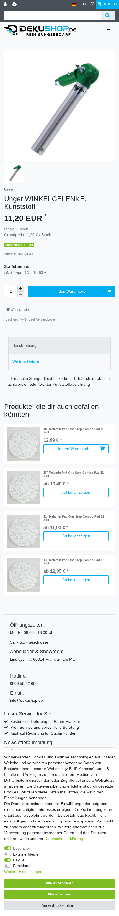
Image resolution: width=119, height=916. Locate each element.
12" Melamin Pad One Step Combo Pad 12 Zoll (73, 518)
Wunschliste (19, 310)
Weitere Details (25, 361)
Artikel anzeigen (76, 492)
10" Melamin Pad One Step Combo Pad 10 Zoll (73, 430)
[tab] (59, 345)
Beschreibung (24, 345)
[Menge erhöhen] (20, 289)
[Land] (74, 4)
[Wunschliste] (92, 4)
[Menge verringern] (20, 294)
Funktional (22, 866)
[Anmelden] (6, 4)
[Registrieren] (15, 4)
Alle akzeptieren (60, 883)
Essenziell (21, 848)
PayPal (19, 860)
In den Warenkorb (70, 291)
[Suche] (108, 15)
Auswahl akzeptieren (60, 905)
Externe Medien (27, 854)
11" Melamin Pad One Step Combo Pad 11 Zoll (73, 474)
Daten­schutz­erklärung (64, 838)
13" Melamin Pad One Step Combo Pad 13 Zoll (73, 561)
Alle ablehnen (59, 894)
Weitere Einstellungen (23, 871)
